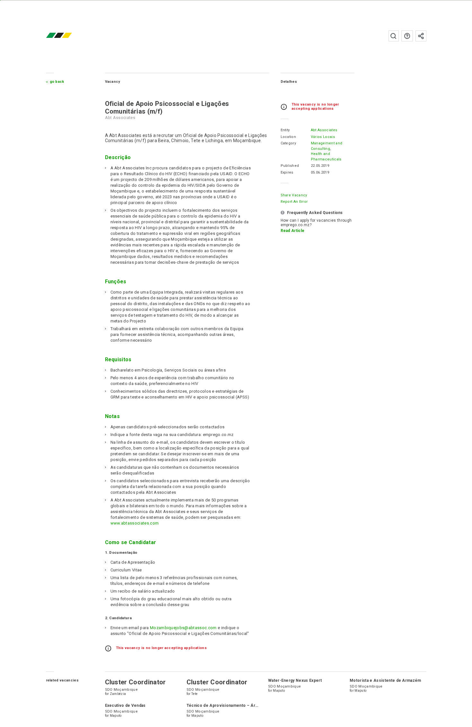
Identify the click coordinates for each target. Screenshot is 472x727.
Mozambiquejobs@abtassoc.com (183, 627)
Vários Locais (323, 137)
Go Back (57, 82)
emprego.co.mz (68, 35)
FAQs (407, 35)
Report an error (294, 202)
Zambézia (118, 694)
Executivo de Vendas (125, 705)
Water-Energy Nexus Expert (295, 680)
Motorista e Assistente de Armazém (385, 680)
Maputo (279, 690)
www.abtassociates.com (134, 523)
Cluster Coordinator (135, 682)
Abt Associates (324, 130)
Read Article (293, 230)
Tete (194, 694)
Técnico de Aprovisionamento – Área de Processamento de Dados (252, 705)
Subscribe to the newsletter (420, 35)
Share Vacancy (294, 195)
